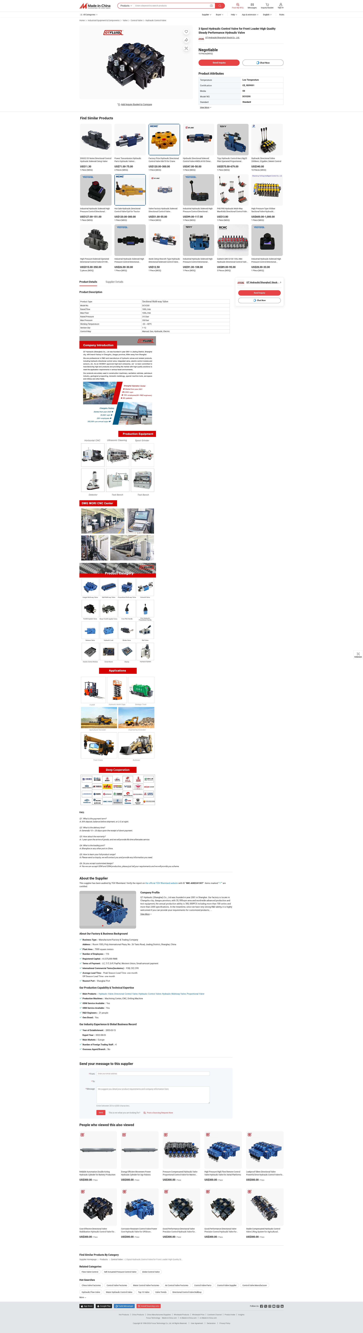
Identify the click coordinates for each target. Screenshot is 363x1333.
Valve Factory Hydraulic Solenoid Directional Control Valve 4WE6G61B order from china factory (163, 210)
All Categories (89, 14)
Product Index (230, 1314)
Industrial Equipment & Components (104, 20)
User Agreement (197, 1323)
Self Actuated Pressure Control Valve (120, 1271)
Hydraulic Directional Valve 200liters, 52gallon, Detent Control (266, 160)
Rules (281, 14)
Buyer (218, 14)
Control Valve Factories (117, 1285)
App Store (86, 1306)
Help (233, 14)
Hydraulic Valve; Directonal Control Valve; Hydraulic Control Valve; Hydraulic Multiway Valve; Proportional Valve (151, 993)
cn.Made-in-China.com (208, 1318)
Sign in (281, 7)
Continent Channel (214, 1314)
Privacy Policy (225, 1323)
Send (101, 1112)
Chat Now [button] (265, 62)
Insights (241, 1314)
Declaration (211, 1323)
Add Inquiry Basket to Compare (136, 104)
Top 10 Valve (143, 1292)
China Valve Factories (91, 1285)
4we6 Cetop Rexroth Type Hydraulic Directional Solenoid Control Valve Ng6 (164, 260)
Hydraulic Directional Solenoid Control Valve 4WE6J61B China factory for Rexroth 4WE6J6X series (198, 160)
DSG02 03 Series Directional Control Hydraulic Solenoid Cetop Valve (95, 160)
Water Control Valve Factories (146, 1285)
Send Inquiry (219, 62)
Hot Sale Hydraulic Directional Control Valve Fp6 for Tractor (127, 210)
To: (93, 1081)
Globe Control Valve (151, 1271)
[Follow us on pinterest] (278, 1306)
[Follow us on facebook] (261, 1306)
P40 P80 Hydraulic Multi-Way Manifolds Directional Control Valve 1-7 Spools (232, 210)
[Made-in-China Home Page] (94, 6)
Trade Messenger (124, 1306)
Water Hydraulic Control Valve (119, 1292)
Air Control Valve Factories (176, 1285)
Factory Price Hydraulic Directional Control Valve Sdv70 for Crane (164, 160)
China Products (138, 1314)
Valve (125, 20)
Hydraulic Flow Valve (91, 1292)
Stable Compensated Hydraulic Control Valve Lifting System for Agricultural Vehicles (263, 1231)
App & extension (249, 14)
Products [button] (125, 5)
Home (82, 20)
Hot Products (124, 1314)
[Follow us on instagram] (269, 1306)
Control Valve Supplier (227, 1285)
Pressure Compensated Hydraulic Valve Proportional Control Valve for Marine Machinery (180, 1174)
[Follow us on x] (265, 1306)
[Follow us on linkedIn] (282, 1306)
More (81, 1297)
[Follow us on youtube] (273, 1306)
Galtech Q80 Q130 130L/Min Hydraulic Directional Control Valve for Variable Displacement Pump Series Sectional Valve (232, 260)
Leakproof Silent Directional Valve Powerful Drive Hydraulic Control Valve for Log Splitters (264, 1174)
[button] (211, 5)
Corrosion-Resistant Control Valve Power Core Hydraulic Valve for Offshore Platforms (139, 1231)
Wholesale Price (198, 1314)
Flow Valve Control (90, 1271)
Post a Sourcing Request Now (158, 1112)
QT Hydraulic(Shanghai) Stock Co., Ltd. (222, 37)
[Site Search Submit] (220, 6)
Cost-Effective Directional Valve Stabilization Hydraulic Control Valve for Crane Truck (96, 1231)
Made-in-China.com (169, 1318)
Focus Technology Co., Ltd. (161, 1323)
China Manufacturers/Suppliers (159, 1314)
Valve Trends (160, 1292)
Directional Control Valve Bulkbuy (186, 1292)
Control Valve (136, 20)
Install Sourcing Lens (150, 1306)
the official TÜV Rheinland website (161, 883)
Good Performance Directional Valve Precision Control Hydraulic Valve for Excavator (179, 1231)
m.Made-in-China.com (188, 1318)
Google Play (104, 1306)
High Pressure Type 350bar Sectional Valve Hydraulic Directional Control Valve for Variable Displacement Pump (264, 210)
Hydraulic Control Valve (155, 20)
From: (92, 1073)
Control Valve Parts (202, 1285)
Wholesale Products (181, 1314)
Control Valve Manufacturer (254, 1285)
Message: (91, 1088)
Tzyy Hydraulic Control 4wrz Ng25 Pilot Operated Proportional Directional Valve (232, 160)
